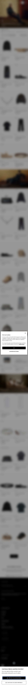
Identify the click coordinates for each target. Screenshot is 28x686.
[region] (14, 343)
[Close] (14, 663)
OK (14, 347)
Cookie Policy (21, 344)
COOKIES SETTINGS (14, 351)
